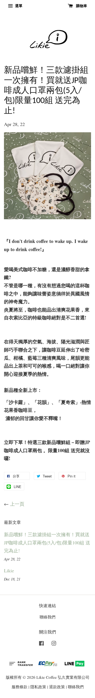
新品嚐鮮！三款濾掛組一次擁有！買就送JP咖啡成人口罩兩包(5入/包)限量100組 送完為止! (47, 542)
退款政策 (57, 686)
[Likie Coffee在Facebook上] (41, 644)
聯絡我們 (47, 616)
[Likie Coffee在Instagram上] (54, 644)
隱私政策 (38, 686)
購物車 (81, 5)
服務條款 (19, 686)
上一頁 (17, 504)
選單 (18, 5)
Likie (9, 570)
